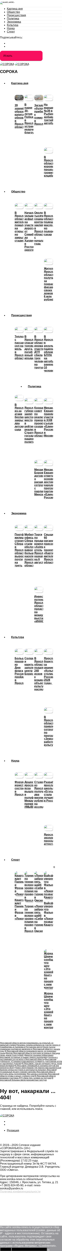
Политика (13, 18)
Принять (5, 1249)
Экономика (14, 21)
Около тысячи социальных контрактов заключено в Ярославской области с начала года (30, 1049)
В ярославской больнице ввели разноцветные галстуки (26, 1079)
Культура (12, 25)
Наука (11, 28)
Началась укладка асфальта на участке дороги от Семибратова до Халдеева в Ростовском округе (30, 1046)
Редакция (13, 1130)
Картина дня (15, 8)
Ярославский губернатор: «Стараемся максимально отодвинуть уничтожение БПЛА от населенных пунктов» (31, 1061)
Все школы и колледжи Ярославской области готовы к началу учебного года (29, 1075)
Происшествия (16, 15)
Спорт (11, 31)
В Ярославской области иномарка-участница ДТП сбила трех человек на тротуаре (28, 1077)
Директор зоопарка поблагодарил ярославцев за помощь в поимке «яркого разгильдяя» (26, 1056)
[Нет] (48, 1249)
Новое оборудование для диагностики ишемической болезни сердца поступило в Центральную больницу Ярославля (30, 1069)
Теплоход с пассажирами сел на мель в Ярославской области (29, 1058)
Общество (13, 12)
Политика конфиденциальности (20, 1191)
